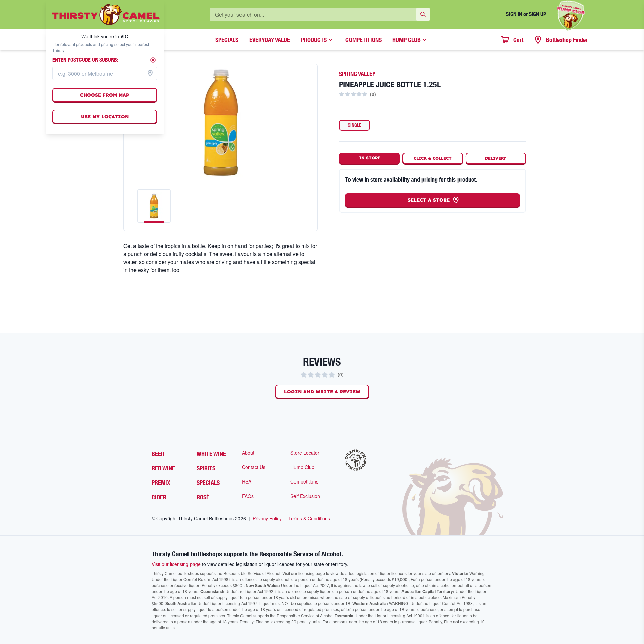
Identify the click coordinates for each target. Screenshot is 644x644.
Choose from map (104, 95)
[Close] (153, 60)
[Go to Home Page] (106, 14)
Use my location (105, 117)
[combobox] (104, 73)
